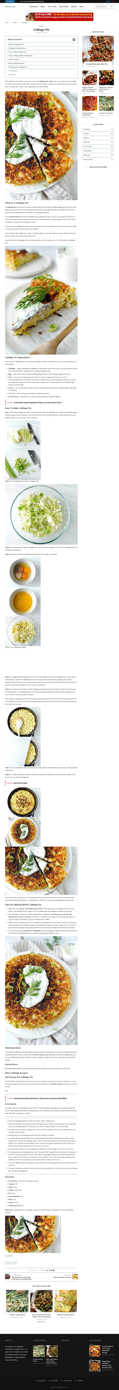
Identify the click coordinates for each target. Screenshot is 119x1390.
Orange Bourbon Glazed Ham (87, 114)
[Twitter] (108, 2)
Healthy (74, 7)
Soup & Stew (99, 159)
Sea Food (99, 155)
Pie (14, 1263)
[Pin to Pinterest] (49, 1270)
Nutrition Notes (14, 59)
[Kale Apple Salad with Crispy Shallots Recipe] (41, 1301)
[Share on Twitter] (47, 1270)
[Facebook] (105, 2)
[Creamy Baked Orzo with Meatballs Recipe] (94, 1350)
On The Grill (52, 7)
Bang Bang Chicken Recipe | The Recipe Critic (107, 1364)
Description (13, 71)
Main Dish (99, 142)
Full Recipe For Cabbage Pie (18, 67)
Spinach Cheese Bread (65, 1315)
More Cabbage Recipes (16, 63)
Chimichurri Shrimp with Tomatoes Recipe (106, 89)
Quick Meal (99, 151)
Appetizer (99, 129)
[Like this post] (43, 1270)
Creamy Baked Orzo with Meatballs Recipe (33, 1)
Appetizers (34, 7)
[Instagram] (110, 2)
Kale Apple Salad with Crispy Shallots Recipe (51, 1361)
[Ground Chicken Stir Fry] (98, 51)
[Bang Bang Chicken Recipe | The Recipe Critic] (94, 1365)
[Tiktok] (113, 2)
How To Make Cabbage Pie (17, 52)
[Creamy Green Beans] (17, 1301)
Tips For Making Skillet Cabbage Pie (21, 56)
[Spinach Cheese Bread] (65, 1301)
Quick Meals (63, 7)
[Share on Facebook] (45, 1270)
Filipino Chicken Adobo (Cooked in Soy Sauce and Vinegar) (89, 89)
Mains (43, 7)
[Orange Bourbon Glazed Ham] (89, 103)
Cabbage (8, 1263)
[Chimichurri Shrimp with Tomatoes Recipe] (106, 77)
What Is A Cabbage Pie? (16, 44)
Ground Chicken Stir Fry (97, 64)
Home (6, 22)
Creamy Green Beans (17, 1315)
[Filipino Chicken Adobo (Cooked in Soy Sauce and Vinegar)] (89, 77)
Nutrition (13, 74)
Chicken (99, 134)
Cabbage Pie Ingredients (17, 48)
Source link (8, 1256)
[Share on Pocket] (51, 1270)
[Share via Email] (54, 1270)
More (81, 7)
